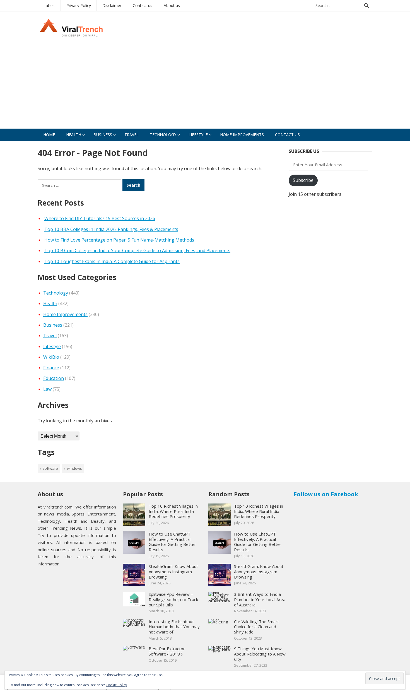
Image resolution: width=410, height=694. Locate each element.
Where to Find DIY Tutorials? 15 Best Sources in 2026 (99, 218)
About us (172, 5)
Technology (163, 134)
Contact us (142, 5)
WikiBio (51, 357)
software (50, 468)
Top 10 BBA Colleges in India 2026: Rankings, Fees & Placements (111, 229)
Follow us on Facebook (326, 494)
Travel (131, 134)
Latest (49, 5)
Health (73, 134)
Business (102, 134)
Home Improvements (242, 134)
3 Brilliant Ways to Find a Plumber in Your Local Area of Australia (259, 599)
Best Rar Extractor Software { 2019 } (167, 651)
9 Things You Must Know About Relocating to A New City (260, 654)
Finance (51, 368)
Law (47, 389)
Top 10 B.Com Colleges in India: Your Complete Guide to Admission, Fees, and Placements (137, 250)
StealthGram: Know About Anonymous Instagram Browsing (173, 571)
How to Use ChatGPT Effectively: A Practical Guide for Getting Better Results (172, 541)
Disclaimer (111, 5)
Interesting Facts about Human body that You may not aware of (174, 627)
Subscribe (303, 180)
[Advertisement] (205, 87)
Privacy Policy (78, 5)
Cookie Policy (116, 685)
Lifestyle (198, 134)
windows (74, 468)
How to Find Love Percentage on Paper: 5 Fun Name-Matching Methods (119, 240)
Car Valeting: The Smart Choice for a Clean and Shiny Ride (256, 627)
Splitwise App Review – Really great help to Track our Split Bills (173, 599)
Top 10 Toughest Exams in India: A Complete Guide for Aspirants (112, 261)
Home (49, 134)
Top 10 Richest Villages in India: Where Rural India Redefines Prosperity (173, 511)
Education (53, 378)
